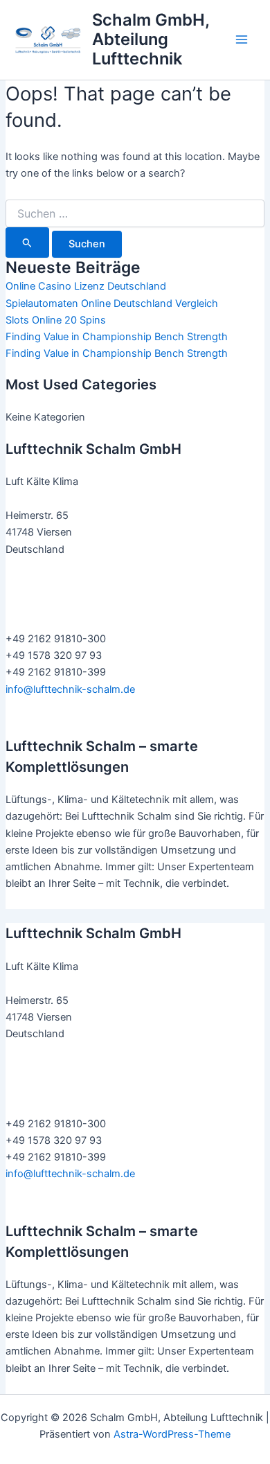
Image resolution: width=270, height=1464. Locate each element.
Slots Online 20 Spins (56, 320)
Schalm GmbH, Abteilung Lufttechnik (150, 39)
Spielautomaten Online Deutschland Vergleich (112, 303)
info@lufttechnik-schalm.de (70, 689)
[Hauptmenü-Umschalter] (241, 39)
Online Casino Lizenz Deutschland (86, 286)
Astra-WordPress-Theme (172, 1434)
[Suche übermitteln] (27, 242)
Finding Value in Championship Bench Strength (117, 336)
